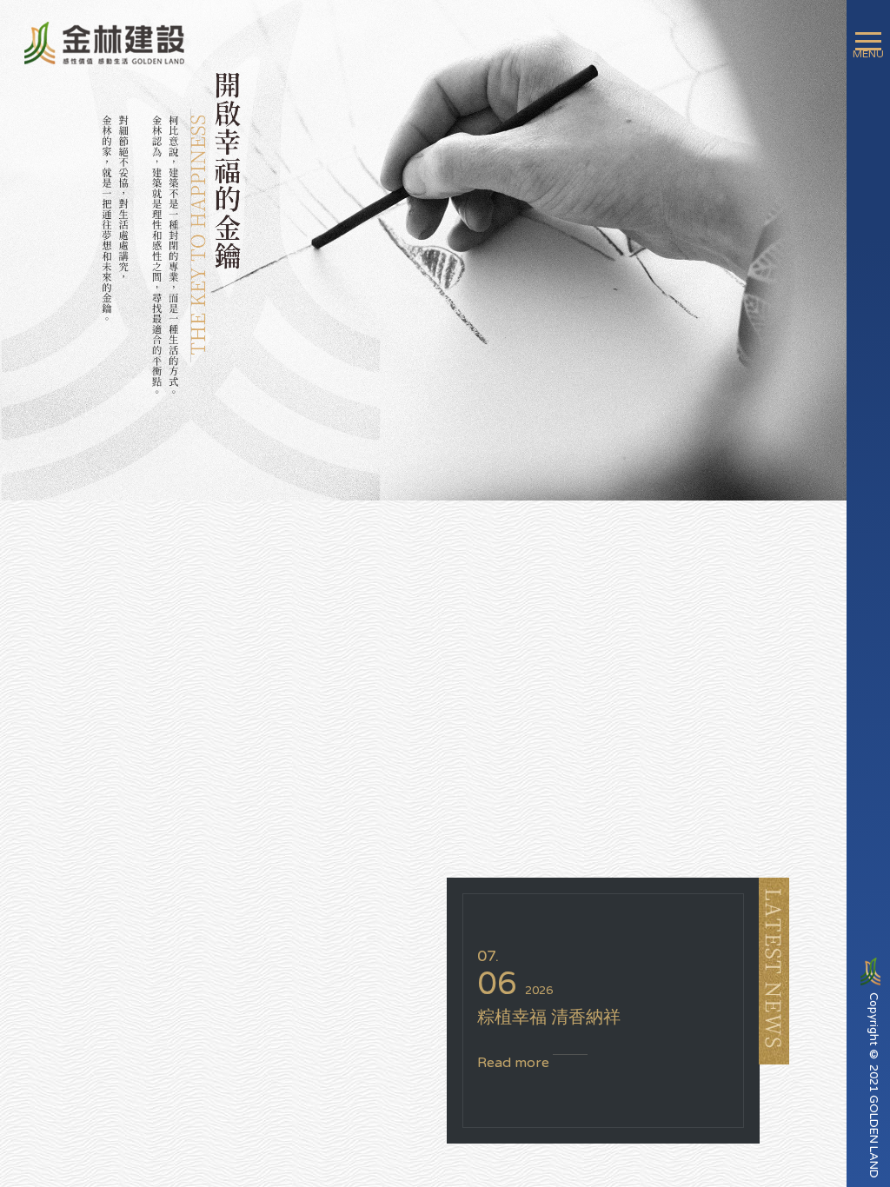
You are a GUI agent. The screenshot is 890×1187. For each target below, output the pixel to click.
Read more (515, 1062)
